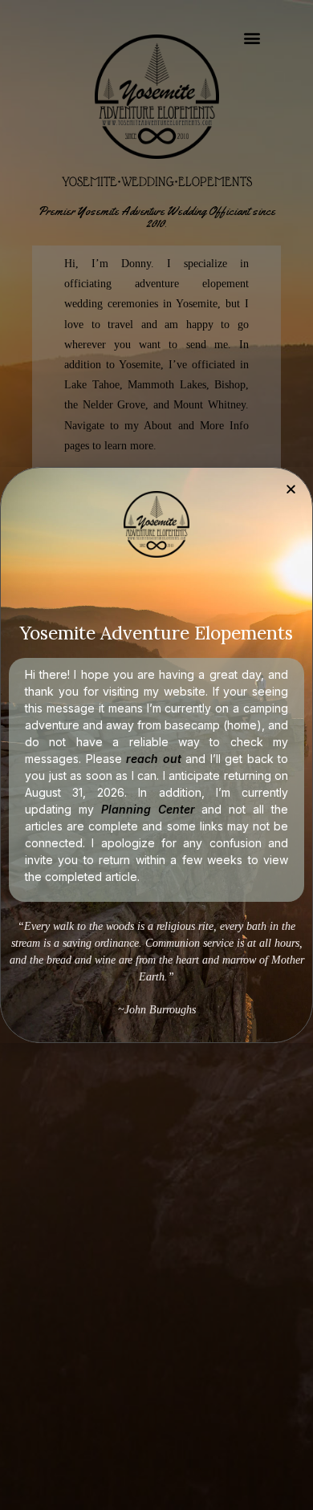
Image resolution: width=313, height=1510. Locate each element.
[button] (291, 489)
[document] (156, 755)
